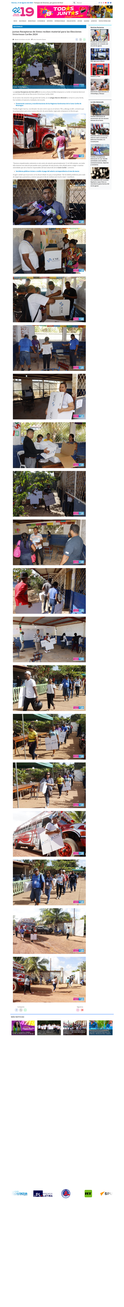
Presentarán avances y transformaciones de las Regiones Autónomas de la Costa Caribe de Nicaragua (48, 104)
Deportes (50, 21)
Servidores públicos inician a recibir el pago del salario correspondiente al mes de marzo (47, 171)
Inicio (15, 21)
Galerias (86, 21)
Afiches (80, 21)
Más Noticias (17, 1017)
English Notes (71, 21)
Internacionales (60, 21)
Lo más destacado (97, 102)
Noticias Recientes (97, 27)
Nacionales (22, 21)
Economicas (41, 21)
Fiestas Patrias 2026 (104, 21)
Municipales (32, 21)
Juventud (94, 21)
